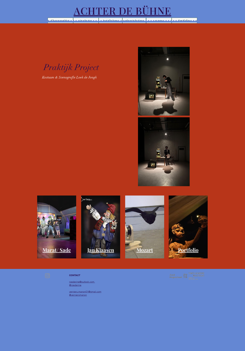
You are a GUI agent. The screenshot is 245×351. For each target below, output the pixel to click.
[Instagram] (47, 275)
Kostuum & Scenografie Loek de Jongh (69, 77)
